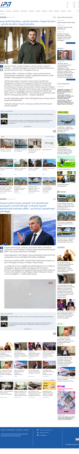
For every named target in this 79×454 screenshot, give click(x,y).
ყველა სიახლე (70, 43)
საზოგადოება (23, 11)
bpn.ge (67, 2)
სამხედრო (57, 11)
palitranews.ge (31, 376)
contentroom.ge (3, 397)
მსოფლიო (31, 11)
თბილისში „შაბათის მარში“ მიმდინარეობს (65, 28)
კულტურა (63, 11)
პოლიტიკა (8, 11)
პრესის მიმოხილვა (63, 84)
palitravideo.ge (3, 192)
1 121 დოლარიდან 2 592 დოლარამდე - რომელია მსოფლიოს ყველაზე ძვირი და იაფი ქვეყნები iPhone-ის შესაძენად (6, 373)
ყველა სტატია (70, 79)
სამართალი (16, 11)
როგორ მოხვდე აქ (50, 136)
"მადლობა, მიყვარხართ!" (64, 169)
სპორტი (51, 11)
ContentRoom (52, 380)
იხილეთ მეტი (27, 126)
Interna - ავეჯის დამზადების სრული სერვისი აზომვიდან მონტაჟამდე (6, 393)
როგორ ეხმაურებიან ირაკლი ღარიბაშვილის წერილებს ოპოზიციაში (34, 372)
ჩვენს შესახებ (11, 430)
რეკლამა (26, 430)
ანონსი (69, 11)
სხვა (2, 14)
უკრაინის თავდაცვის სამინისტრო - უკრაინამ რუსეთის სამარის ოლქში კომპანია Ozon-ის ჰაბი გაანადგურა (64, 37)
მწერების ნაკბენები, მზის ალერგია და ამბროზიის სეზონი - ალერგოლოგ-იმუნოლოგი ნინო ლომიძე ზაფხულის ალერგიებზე (20, 394)
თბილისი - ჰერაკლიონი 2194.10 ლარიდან (20, 169)
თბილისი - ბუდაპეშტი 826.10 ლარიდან (33, 169)
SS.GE (2, 136)
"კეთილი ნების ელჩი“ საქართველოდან (63, 185)
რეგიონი (38, 11)
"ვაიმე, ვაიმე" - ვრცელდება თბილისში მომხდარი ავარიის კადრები (20, 189)
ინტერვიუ (60, 48)
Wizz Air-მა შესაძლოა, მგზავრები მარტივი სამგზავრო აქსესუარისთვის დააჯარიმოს (19, 373)
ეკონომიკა (44, 11)
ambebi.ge (2, 357)
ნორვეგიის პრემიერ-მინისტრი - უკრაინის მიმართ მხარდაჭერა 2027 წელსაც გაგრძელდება (30, 114)
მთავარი (2, 11)
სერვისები (19, 430)
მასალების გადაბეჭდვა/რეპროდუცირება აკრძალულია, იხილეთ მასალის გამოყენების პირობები (14, 434)
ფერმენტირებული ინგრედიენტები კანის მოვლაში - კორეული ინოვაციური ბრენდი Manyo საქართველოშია (48, 394)
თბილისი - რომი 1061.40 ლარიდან (48, 169)
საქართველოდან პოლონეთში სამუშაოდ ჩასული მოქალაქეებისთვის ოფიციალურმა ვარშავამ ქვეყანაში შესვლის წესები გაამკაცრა (49, 374)
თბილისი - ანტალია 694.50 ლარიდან (6, 169)
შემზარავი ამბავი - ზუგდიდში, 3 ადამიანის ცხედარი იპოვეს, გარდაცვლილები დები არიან (34, 189)
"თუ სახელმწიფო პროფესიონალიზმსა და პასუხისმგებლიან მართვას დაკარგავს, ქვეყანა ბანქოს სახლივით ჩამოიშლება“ (64, 150)
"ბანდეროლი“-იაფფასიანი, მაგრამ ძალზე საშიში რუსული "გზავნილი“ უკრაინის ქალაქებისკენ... (65, 129)
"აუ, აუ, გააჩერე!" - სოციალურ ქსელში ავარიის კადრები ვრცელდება (47, 189)
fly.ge (1, 174)
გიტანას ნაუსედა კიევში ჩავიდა (66, 22)
